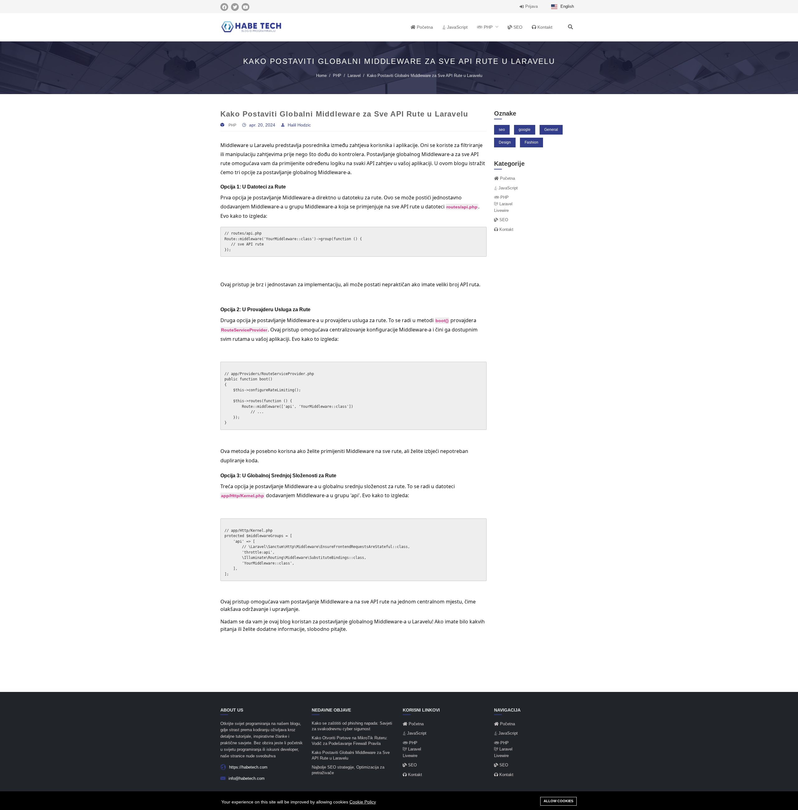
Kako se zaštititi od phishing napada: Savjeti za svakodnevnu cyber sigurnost (352, 726)
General (551, 129)
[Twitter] (235, 7)
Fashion (531, 142)
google (525, 129)
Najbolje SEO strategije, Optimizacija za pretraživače (348, 770)
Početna (424, 27)
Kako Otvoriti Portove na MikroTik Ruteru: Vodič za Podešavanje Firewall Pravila (349, 741)
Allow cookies (558, 801)
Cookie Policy (362, 801)
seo (502, 129)
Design (505, 142)
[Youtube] (245, 7)
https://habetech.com (248, 767)
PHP (488, 27)
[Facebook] (224, 7)
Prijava (531, 6)
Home (321, 75)
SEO (517, 27)
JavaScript (457, 27)
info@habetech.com (246, 778)
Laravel (354, 75)
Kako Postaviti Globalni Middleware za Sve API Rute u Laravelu (351, 755)
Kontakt (544, 27)
